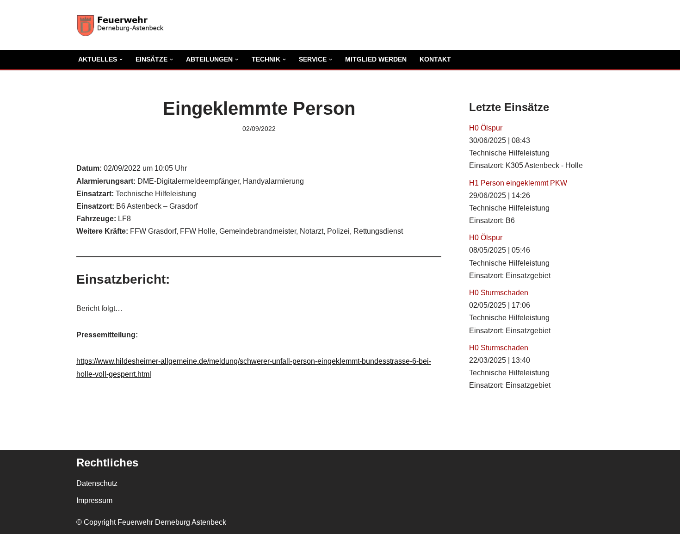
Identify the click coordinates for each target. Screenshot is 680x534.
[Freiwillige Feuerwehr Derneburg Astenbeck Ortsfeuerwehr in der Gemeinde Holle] (122, 25)
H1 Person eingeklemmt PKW (518, 183)
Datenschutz (96, 483)
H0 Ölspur (485, 128)
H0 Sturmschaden (498, 293)
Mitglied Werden (376, 59)
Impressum (94, 500)
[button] (121, 59)
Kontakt (435, 59)
